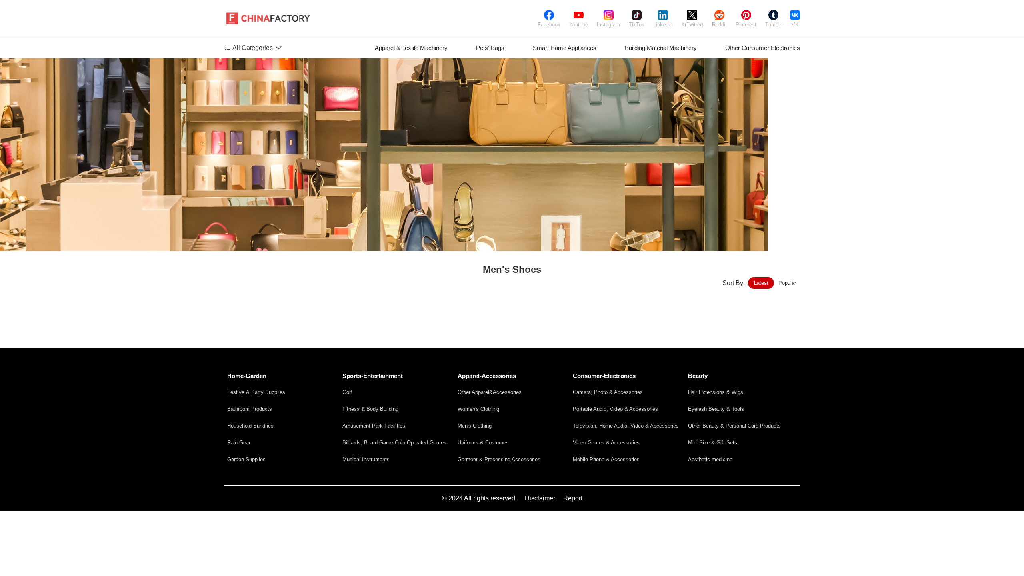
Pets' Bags (490, 47)
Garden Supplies (246, 459)
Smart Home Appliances (564, 47)
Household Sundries (250, 426)
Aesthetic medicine (710, 459)
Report (572, 498)
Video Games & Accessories (606, 443)
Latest (761, 283)
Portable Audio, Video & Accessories (615, 409)
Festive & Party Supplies (256, 392)
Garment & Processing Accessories (499, 459)
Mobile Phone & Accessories (606, 459)
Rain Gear (238, 443)
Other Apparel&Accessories (490, 392)
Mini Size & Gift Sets (712, 443)
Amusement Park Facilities (373, 426)
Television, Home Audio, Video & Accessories (626, 426)
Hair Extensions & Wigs (715, 392)
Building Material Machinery (661, 47)
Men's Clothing (475, 426)
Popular (787, 283)
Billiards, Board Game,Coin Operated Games (394, 443)
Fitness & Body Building (370, 409)
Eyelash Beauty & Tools (716, 409)
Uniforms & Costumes (483, 443)
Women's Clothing (478, 409)
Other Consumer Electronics (762, 47)
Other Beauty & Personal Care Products (734, 426)
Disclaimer (540, 498)
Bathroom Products (249, 409)
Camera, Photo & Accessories (608, 392)
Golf (347, 392)
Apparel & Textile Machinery (411, 47)
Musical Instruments (366, 459)
